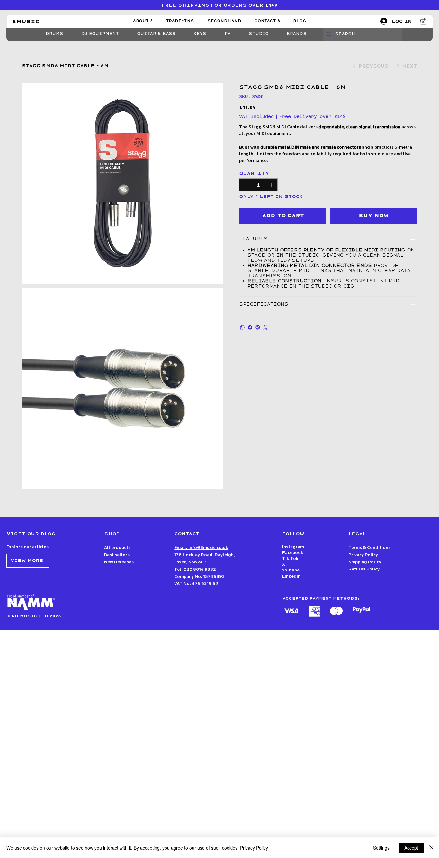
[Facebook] (250, 327)
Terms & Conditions (369, 547)
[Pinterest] (258, 327)
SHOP (112, 533)
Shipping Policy (364, 562)
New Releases (119, 562)
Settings (381, 847)
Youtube (291, 570)
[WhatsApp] (242, 327)
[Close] (431, 848)
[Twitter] (265, 327)
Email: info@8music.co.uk (201, 547)
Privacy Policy (363, 555)
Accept (411, 847)
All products (117, 547)
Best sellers (117, 555)
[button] (423, 21)
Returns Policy (364, 569)
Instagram (293, 547)
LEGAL (357, 533)
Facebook (292, 553)
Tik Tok (291, 558)
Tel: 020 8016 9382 (195, 569)
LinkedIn (291, 576)
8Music (26, 21)
